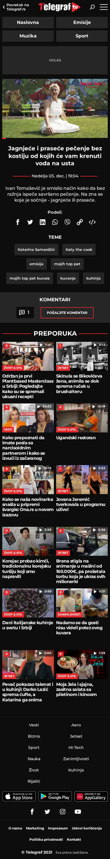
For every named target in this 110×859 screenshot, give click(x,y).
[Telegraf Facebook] (32, 811)
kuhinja (93, 278)
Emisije (82, 22)
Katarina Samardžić (36, 249)
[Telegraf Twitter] (47, 811)
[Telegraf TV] (77, 811)
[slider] (55, 138)
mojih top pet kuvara (30, 278)
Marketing (35, 828)
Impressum (58, 828)
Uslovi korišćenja (87, 828)
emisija (36, 264)
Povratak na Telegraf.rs (17, 7)
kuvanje (68, 278)
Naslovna (28, 22)
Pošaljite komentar (67, 313)
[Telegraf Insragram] (62, 811)
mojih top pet (67, 264)
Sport (82, 36)
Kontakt (74, 839)
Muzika (28, 36)
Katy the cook (79, 249)
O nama (15, 828)
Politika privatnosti (46, 839)
